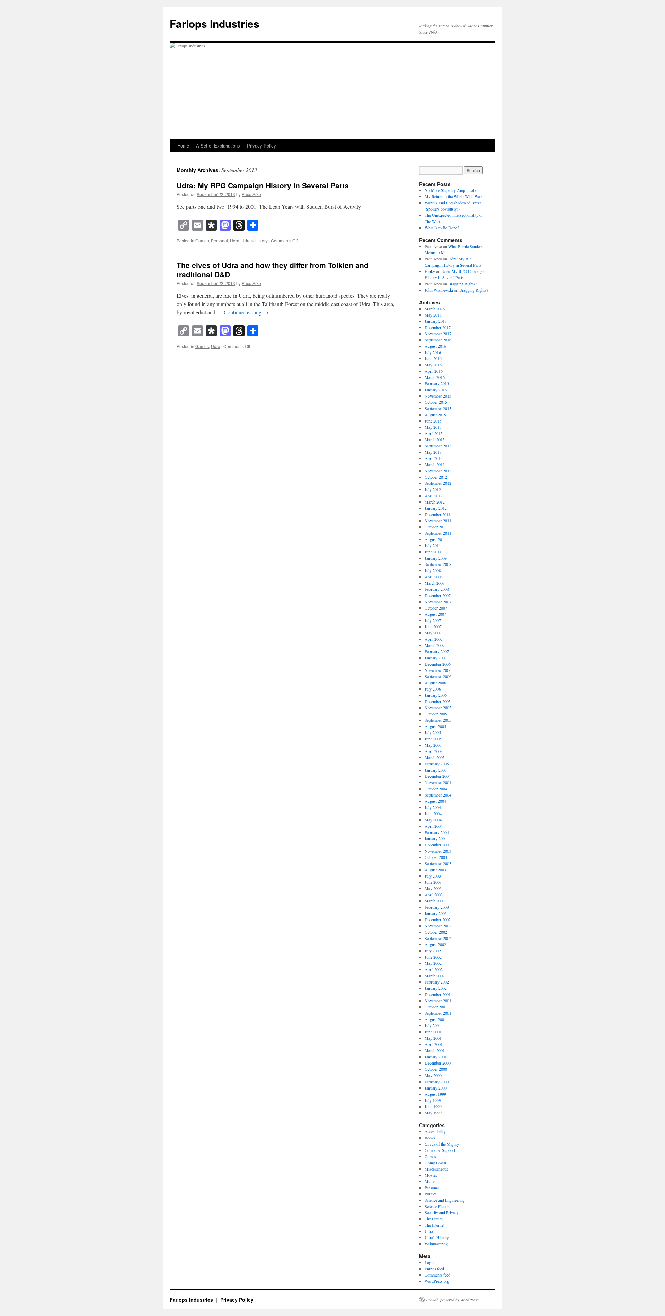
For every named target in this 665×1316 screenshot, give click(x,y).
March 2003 (435, 901)
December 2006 (438, 664)
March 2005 (435, 757)
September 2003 (438, 863)
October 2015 (436, 402)
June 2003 (433, 882)
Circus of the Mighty (442, 1144)
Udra (234, 240)
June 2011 (433, 551)
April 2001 (434, 1044)
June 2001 (433, 1031)
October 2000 (436, 1069)
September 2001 (438, 1013)
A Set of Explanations (218, 145)
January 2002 (436, 988)
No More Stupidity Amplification (452, 190)
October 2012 (436, 477)
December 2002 (438, 919)
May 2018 (433, 315)
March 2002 (435, 975)
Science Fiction (437, 1206)
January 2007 (436, 657)
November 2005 (438, 707)
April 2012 (434, 495)
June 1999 (433, 1106)
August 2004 (435, 801)
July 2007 (433, 620)
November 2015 (438, 396)
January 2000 (436, 1088)
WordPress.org (437, 1281)
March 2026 (435, 308)
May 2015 (433, 427)
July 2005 (433, 732)
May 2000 (433, 1075)
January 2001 (436, 1056)
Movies (431, 1175)
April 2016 (434, 371)
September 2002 (438, 938)
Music (430, 1181)
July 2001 (433, 1025)
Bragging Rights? (462, 283)
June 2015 (433, 421)
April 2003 (434, 894)
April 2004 (434, 826)
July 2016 (433, 352)
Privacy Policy (261, 145)
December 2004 (438, 776)
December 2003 (438, 844)
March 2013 (435, 464)
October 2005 (436, 714)
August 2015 (435, 414)
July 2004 (433, 807)
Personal (219, 240)
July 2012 (433, 489)
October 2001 (436, 1007)
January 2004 (436, 838)
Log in (430, 1262)
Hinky (430, 271)
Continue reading (246, 312)
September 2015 (438, 408)
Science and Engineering (445, 1200)
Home (183, 145)
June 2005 (433, 738)
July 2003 (433, 876)
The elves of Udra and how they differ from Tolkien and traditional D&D (273, 269)
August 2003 (435, 869)
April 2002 (434, 969)
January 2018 (436, 321)
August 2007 (435, 614)
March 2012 (435, 502)
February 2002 (437, 982)
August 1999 (435, 1094)
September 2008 (438, 564)
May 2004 (433, 819)
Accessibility (435, 1131)
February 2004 (437, 832)
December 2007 (438, 595)
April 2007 (434, 639)
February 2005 (437, 763)
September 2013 (438, 445)
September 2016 (438, 340)
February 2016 (437, 383)
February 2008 (437, 589)
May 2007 (433, 632)
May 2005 (433, 745)
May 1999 (433, 1112)
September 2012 (438, 483)
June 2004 (433, 813)
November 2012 (438, 470)
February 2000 (437, 1081)
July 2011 (433, 545)
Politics (431, 1194)
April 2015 (434, 433)
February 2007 (437, 651)
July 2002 (433, 950)
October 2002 (436, 932)
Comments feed (437, 1275)
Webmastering (436, 1243)
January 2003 (436, 913)
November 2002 (438, 925)
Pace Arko (251, 194)
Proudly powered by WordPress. (453, 1299)
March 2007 (435, 645)
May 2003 (433, 888)
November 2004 (438, 782)
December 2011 (438, 514)
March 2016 (435, 377)
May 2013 (433, 452)
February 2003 (437, 907)
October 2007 (436, 608)
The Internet (434, 1225)
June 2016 (433, 358)
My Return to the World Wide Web (453, 196)
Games (202, 240)
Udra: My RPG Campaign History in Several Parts (263, 185)
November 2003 (438, 851)
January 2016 (436, 389)
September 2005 (438, 720)
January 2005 (436, 770)
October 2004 (436, 788)
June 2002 (433, 957)
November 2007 (438, 601)
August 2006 (435, 682)
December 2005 (438, 701)
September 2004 (438, 795)
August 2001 (435, 1019)
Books (430, 1137)
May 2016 (433, 364)
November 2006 (438, 670)
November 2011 (438, 520)
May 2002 (433, 963)
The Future (434, 1218)
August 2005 (435, 726)
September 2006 (438, 676)
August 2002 (435, 944)
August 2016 (435, 346)
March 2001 (435, 1050)
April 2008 (434, 576)
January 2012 (436, 508)
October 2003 (436, 857)
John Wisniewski (439, 290)
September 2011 (438, 533)
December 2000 (438, 1063)
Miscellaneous (436, 1169)
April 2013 (434, 458)
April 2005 (434, 751)
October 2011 (436, 527)
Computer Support (440, 1150)
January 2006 (436, 695)
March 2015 (435, 439)
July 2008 (433, 570)
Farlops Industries (214, 23)
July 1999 (433, 1100)
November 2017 (438, 333)
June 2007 (433, 626)
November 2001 (438, 1000)
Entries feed (434, 1268)
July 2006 (433, 689)
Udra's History (254, 240)
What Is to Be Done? (442, 227)
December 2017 (438, 327)
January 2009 (436, 558)
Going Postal (435, 1162)
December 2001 (438, 994)
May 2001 (433, 1038)
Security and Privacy (442, 1212)
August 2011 (435, 539)
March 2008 (435, 583)
